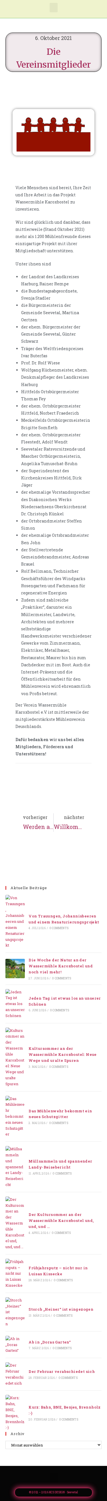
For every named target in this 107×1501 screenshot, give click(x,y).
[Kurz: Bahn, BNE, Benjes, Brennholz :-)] (15, 1413)
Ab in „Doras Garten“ (49, 1342)
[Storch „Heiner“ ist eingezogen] (15, 1312)
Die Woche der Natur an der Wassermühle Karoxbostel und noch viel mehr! (61, 966)
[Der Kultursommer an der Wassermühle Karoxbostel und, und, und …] (15, 1223)
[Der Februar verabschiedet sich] (15, 1374)
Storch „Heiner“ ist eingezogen (61, 1309)
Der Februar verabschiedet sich (62, 1371)
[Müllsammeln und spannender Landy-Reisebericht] (15, 1167)
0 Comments (58, 928)
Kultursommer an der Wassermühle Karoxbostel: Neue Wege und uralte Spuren (63, 1054)
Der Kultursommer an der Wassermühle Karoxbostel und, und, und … (61, 1220)
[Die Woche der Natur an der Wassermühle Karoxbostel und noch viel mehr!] (15, 968)
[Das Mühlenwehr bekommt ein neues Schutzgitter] (15, 1116)
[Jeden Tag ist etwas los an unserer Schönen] (15, 1004)
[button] (54, 7)
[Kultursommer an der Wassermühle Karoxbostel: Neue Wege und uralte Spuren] (15, 1057)
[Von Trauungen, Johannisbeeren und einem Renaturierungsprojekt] (15, 921)
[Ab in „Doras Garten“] (15, 1344)
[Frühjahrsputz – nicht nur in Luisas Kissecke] (15, 1273)
